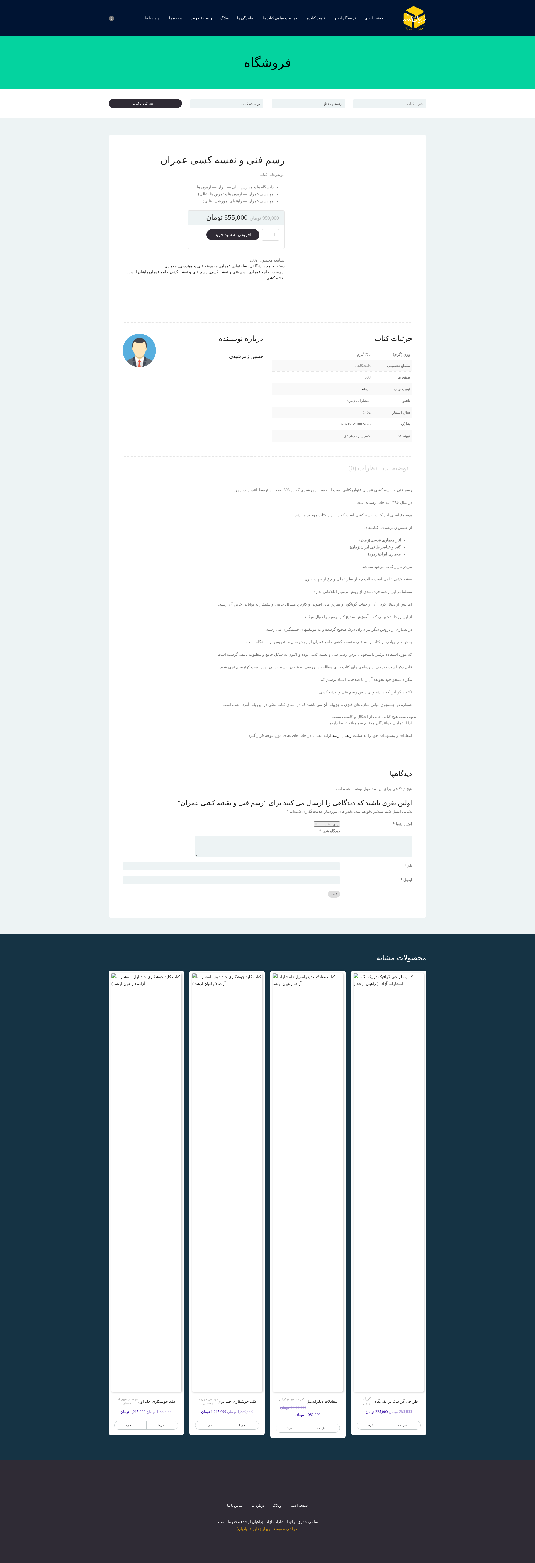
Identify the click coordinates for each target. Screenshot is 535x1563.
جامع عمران (259, 272)
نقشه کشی (275, 278)
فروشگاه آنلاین (345, 18)
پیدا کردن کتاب (143, 103)
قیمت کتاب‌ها (315, 18)
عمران (225, 266)
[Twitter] (257, 1490)
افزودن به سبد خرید (233, 234)
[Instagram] (267, 1490)
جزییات (402, 1425)
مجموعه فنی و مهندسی (198, 266)
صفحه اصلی (373, 18)
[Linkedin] (287, 1490)
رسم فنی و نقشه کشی (229, 272)
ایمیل (406, 880)
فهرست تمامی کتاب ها (280, 18)
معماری (170, 266)
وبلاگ (224, 18)
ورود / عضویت (201, 18)
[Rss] (277, 1490)
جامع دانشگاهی (261, 266)
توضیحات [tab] (395, 468)
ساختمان (240, 266)
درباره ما (175, 18)
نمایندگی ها (245, 18)
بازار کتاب (326, 515)
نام (408, 866)
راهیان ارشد (342, 736)
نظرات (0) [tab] (362, 468)
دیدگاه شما (329, 831)
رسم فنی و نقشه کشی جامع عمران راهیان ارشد (168, 272)
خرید (370, 1425)
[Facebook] (247, 1490)
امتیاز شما (402, 824)
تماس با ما (153, 18)
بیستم (366, 389)
